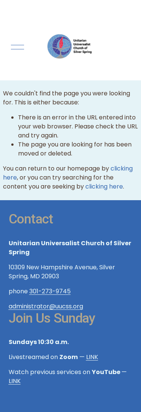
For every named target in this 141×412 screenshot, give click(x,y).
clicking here (104, 186)
